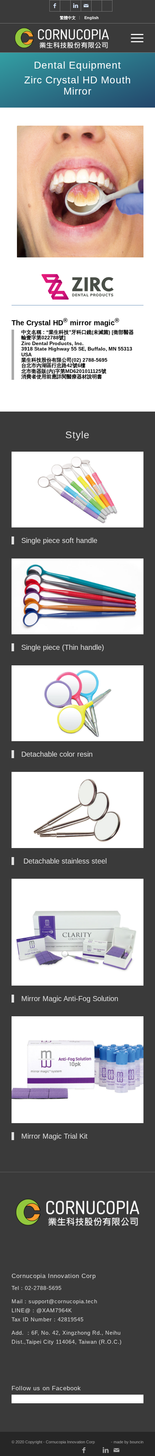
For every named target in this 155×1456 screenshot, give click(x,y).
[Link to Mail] (86, 5)
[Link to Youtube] (65, 5)
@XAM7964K (54, 1310)
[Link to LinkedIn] (76, 5)
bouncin (136, 1442)
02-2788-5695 (43, 1288)
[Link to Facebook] (55, 5)
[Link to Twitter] (107, 5)
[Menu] (133, 37)
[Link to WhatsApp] (97, 5)
